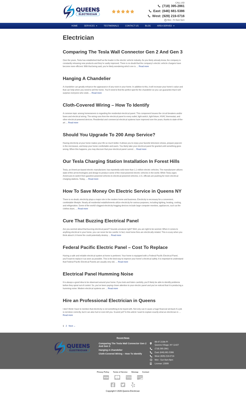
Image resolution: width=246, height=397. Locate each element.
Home (74, 26)
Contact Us (132, 26)
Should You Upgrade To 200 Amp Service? (109, 134)
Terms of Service (120, 372)
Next (72, 326)
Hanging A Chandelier (87, 78)
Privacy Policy (103, 372)
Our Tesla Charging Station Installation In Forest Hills (121, 161)
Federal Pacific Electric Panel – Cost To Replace (115, 247)
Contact (145, 372)
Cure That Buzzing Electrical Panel (101, 220)
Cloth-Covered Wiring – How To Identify (106, 105)
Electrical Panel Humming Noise (98, 274)
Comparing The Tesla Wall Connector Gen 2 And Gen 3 (123, 51)
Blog (148, 26)
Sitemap (134, 372)
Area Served (164, 26)
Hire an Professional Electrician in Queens (109, 300)
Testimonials (111, 26)
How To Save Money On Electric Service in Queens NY (122, 191)
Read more (144, 66)
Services (89, 26)
